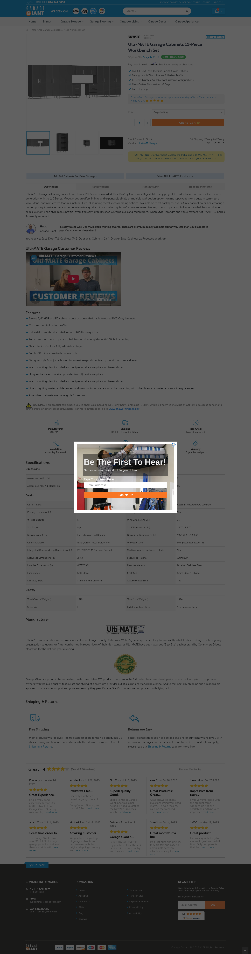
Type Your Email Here (99, 479)
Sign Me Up (125, 494)
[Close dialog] (173, 444)
